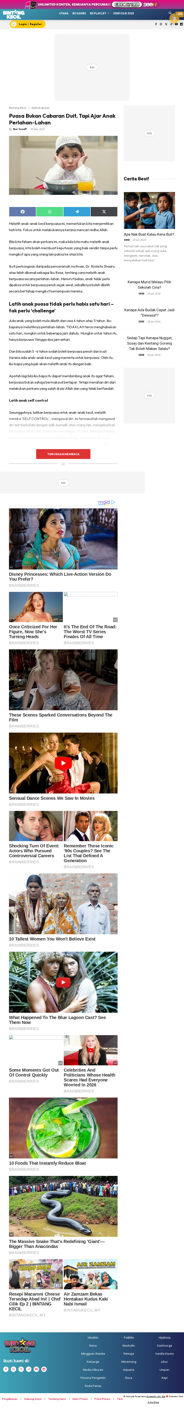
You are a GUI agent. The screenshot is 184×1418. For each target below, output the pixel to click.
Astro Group (153, 1402)
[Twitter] (166, 24)
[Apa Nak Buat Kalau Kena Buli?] (149, 210)
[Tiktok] (171, 24)
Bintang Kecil (17, 107)
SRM (127, 239)
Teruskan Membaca (63, 454)
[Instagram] (161, 24)
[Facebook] (155, 24)
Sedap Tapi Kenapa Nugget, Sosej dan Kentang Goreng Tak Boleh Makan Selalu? (149, 343)
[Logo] (14, 14)
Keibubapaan (41, 107)
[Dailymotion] (181, 24)
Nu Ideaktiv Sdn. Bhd (155, 1396)
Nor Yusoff (20, 129)
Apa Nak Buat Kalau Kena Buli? (149, 234)
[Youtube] (176, 24)
